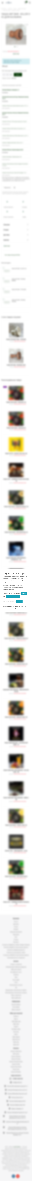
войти (24, 593)
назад (19, 601)
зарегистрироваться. (13, 596)
